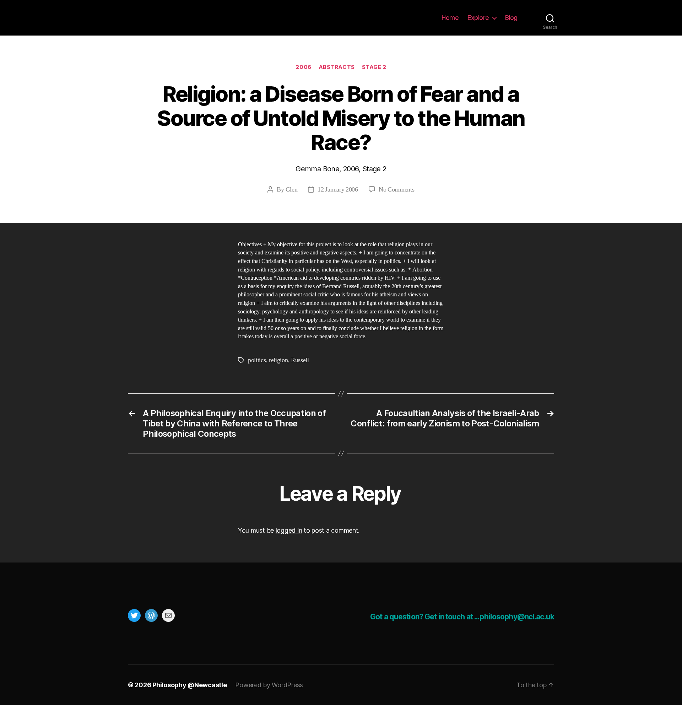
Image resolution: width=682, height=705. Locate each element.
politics (257, 360)
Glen (292, 189)
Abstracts (337, 67)
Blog (511, 17)
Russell (300, 360)
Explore (478, 17)
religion (278, 360)
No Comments (397, 189)
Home (450, 17)
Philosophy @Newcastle (175, 18)
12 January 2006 (338, 189)
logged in (289, 530)
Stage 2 (374, 67)
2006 (303, 67)
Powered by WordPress (269, 685)
